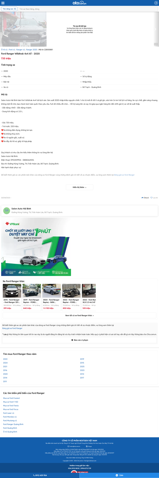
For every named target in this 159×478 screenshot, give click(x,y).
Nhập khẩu (87, 82)
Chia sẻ (146, 198)
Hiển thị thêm (79, 187)
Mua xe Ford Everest (11, 398)
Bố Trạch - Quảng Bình (92, 87)
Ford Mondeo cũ (10, 417)
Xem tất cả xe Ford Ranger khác (78, 315)
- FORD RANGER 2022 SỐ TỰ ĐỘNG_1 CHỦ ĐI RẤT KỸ (91, 301)
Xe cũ (5, 87)
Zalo (121, 475)
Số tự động (87, 76)
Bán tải (6, 82)
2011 (5, 381)
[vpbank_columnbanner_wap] (36, 247)
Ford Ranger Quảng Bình (13, 424)
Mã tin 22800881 (46, 49)
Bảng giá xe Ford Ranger (124, 175)
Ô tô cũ (4, 49)
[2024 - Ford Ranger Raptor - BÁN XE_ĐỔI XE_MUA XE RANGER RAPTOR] (51, 291)
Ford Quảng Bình (10, 428)
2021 (5, 366)
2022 (5, 359)
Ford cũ (12, 49)
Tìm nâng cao (8, 9)
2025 (82, 366)
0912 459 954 (41, 475)
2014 (5, 378)
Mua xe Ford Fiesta (11, 405)
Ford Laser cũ (8, 413)
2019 (82, 359)
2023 (82, 370)
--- (84, 71)
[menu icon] (2, 3)
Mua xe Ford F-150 (10, 402)
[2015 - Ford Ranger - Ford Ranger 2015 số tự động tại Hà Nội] (12, 291)
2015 (82, 363)
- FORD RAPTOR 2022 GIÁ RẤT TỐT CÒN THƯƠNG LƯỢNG (71, 301)
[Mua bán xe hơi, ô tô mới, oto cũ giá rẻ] (79, 2)
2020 (5, 71)
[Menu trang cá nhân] (156, 3)
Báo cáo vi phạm (81, 340)
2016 (5, 370)
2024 (5, 363)
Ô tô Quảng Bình (10, 432)
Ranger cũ (20, 49)
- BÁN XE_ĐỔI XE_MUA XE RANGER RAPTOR (51, 301)
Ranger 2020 (31, 49)
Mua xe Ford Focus (10, 409)
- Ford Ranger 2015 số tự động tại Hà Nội (11, 301)
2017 (82, 378)
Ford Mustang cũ (10, 420)
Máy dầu (7, 76)
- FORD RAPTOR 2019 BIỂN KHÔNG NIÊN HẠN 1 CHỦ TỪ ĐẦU (31, 301)
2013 (82, 374)
